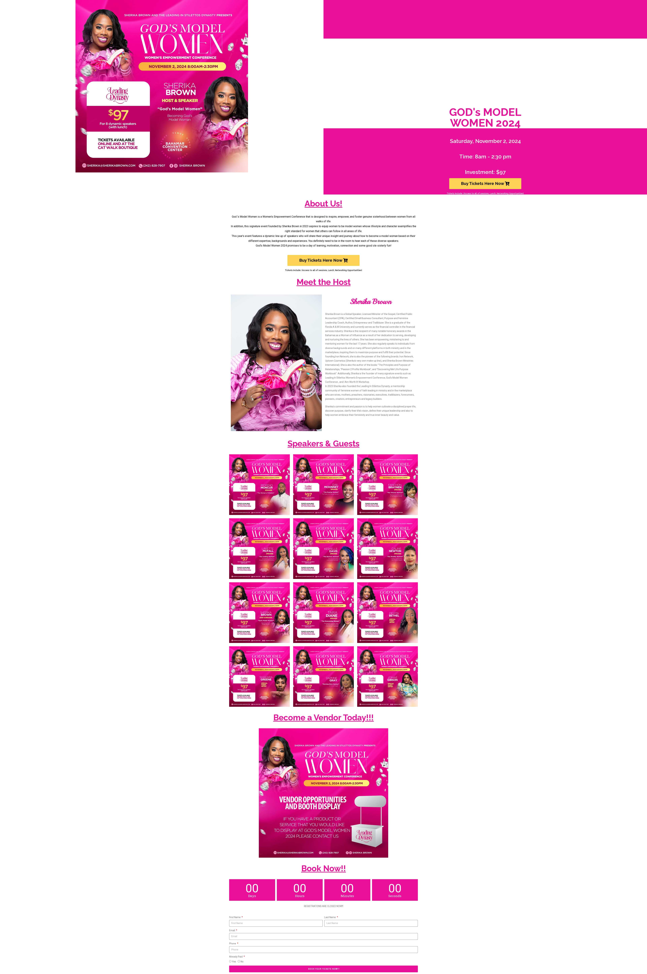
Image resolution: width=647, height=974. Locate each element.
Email (232, 930)
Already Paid (236, 956)
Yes (234, 961)
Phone (233, 943)
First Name (235, 917)
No (242, 961)
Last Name (330, 917)
